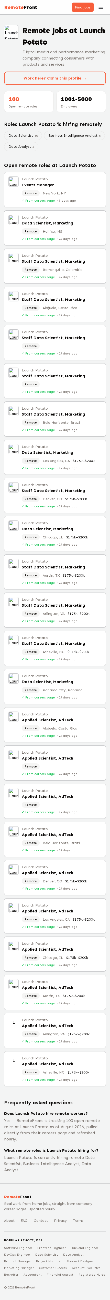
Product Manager (17, 1261)
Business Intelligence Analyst (74, 135)
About (9, 1220)
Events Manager (38, 184)
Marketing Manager (19, 1268)
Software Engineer (18, 1248)
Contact (41, 1220)
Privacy (60, 1220)
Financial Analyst (60, 1274)
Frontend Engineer (51, 1248)
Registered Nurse (92, 1274)
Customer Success (53, 1268)
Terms (78, 1220)
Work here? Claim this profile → (55, 78)
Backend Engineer (84, 1248)
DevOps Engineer (17, 1254)
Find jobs (83, 7)
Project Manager (49, 1261)
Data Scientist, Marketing (47, 223)
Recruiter (11, 1274)
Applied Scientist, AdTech (47, 719)
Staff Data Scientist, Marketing (53, 261)
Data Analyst (21, 146)
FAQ (24, 1220)
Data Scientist (23, 135)
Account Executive (86, 1268)
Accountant (33, 1274)
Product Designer (80, 1261)
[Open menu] (101, 7)
